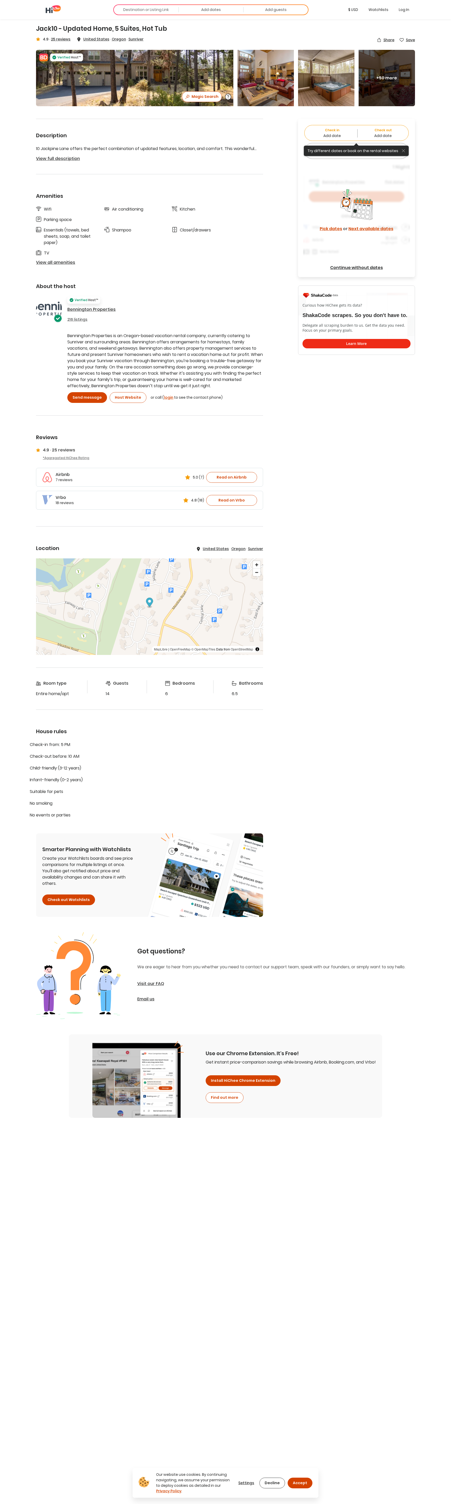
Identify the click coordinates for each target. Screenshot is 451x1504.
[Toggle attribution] (257, 649)
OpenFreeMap (180, 649)
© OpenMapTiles (203, 649)
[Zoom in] (256, 565)
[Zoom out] (256, 572)
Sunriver (136, 39)
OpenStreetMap (242, 649)
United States (96, 39)
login (168, 397)
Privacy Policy (168, 1491)
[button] (353, 9)
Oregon (119, 39)
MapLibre (161, 649)
